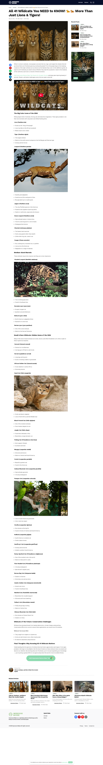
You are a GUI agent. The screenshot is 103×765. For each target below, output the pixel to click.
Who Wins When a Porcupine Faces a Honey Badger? (86, 45)
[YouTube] (82, 716)
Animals (14, 7)
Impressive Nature (14, 703)
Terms (86, 725)
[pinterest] (79, 716)
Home (10, 7)
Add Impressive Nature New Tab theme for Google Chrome (31, 75)
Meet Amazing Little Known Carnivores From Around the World (86, 36)
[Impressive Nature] (16, 714)
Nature (45, 717)
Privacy (81, 725)
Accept (70, 762)
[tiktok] (86, 716)
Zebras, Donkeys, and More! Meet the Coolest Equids (86, 27)
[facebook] (75, 716)
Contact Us (91, 725)
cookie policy (65, 762)
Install (76, 78)
